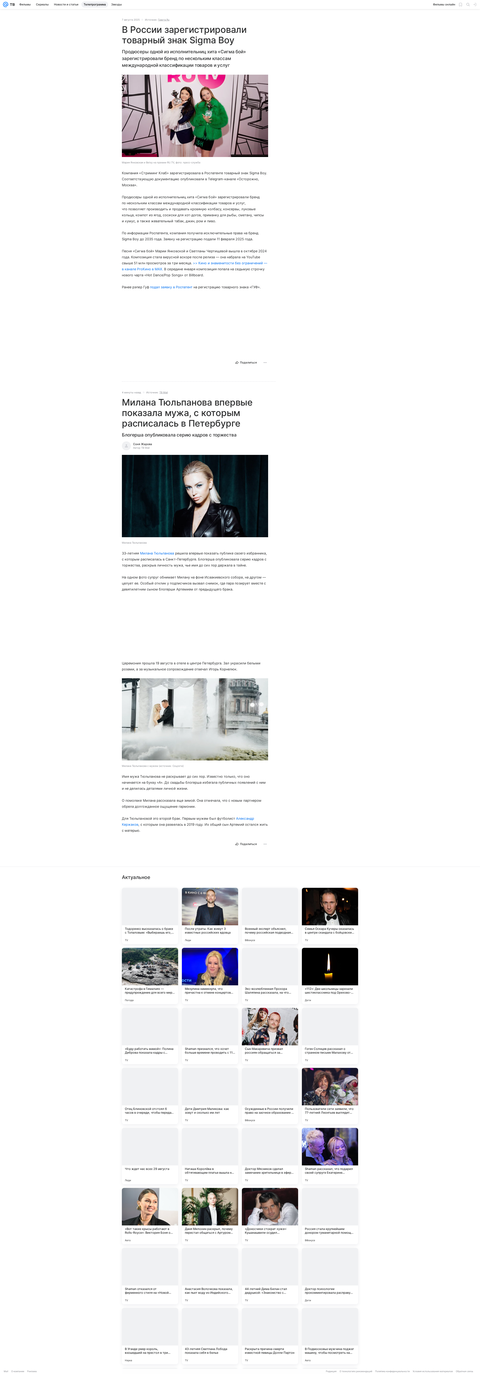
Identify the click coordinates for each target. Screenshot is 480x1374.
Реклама (32, 1371)
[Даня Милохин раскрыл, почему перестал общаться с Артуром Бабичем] (210, 1216)
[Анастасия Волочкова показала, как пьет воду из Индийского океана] (210, 1276)
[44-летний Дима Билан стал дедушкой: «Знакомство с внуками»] (270, 1276)
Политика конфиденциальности (392, 1371)
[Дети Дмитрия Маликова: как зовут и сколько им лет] (210, 1096)
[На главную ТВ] (11, 4)
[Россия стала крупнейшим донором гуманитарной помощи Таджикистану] (330, 1216)
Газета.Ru (164, 19)
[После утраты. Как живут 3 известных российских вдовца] (210, 916)
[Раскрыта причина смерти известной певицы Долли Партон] (270, 1336)
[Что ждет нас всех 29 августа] (150, 1156)
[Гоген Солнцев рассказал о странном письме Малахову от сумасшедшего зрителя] (330, 1036)
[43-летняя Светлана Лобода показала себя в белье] (210, 1336)
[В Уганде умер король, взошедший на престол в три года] (150, 1336)
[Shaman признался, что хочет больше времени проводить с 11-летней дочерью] (210, 1036)
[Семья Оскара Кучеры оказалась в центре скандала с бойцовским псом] (330, 916)
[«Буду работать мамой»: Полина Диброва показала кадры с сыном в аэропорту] (150, 1036)
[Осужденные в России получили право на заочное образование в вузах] (270, 1096)
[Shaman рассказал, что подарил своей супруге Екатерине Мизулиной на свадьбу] (330, 1156)
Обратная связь (464, 1371)
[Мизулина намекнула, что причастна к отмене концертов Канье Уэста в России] (210, 976)
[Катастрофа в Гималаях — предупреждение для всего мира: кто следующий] (150, 976)
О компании (17, 1371)
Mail (6, 1371)
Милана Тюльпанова (157, 553)
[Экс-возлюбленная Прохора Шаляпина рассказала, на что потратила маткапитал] (270, 976)
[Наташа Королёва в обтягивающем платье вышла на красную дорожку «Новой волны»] (210, 1156)
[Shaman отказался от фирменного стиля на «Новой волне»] (150, 1276)
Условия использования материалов (433, 1371)
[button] (195, 116)
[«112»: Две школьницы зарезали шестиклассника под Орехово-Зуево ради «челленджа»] (330, 976)
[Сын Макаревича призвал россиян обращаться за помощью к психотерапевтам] (270, 1036)
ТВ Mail (163, 392)
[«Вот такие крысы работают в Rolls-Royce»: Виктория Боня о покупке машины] (150, 1216)
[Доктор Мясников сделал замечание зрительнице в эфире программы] (270, 1156)
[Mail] (5, 4)
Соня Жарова (142, 444)
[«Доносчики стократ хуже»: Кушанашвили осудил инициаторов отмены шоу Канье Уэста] (270, 1216)
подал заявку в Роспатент (171, 287)
